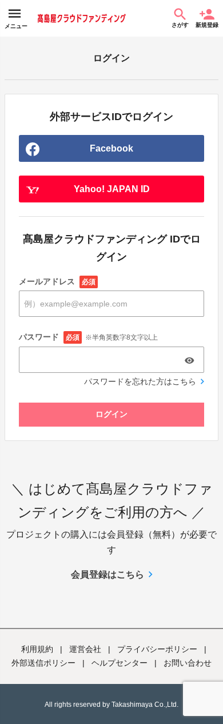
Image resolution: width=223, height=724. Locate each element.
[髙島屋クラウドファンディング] (82, 18)
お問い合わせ (188, 662)
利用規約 (37, 649)
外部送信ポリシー (43, 662)
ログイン (111, 414)
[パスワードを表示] (189, 360)
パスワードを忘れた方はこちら (140, 381)
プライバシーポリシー (157, 649)
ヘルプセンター (119, 662)
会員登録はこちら (107, 574)
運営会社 (85, 649)
